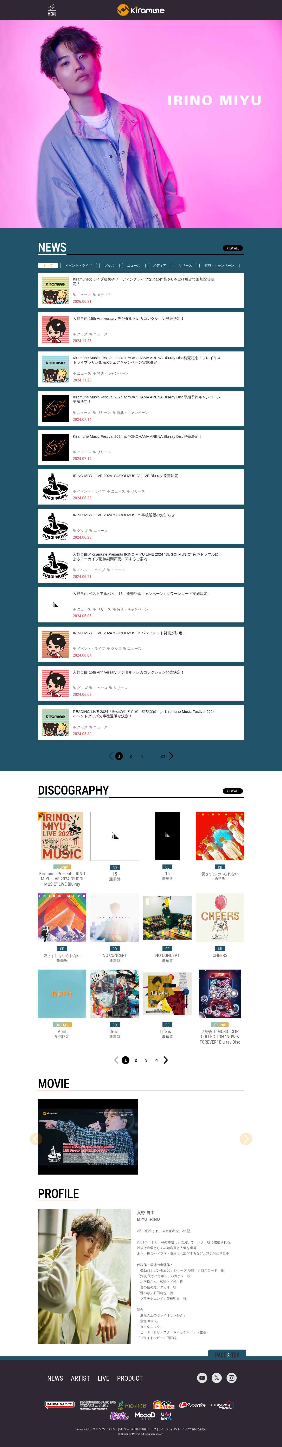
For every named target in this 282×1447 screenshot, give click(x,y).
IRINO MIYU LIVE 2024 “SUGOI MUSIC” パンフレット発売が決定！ (129, 633)
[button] (246, 1139)
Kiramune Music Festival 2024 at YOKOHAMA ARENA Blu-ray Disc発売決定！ (137, 436)
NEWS (55, 1378)
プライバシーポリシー (105, 1429)
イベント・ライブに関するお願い (188, 1429)
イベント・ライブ (78, 265)
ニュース (133, 265)
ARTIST (80, 1378)
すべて (48, 265)
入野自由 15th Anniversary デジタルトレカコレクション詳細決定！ (128, 318)
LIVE (103, 1378)
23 (163, 756)
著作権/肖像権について (143, 1429)
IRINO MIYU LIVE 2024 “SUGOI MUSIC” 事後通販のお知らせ (124, 515)
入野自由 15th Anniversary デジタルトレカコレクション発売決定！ (128, 672)
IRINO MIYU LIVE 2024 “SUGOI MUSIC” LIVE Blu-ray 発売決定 (125, 476)
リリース (185, 265)
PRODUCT (130, 1378)
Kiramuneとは (83, 1429)
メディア (159, 265)
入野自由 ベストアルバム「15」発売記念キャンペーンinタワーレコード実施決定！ (142, 594)
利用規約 (124, 1429)
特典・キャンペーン (219, 265)
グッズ (109, 265)
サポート (163, 1429)
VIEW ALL (233, 248)
